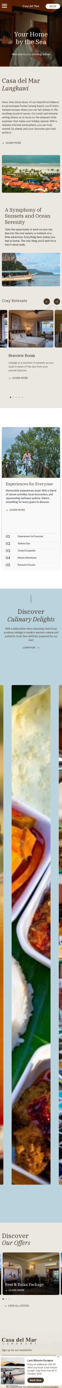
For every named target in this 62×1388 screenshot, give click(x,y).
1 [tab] (11, 397)
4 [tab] (20, 397)
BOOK (52, 6)
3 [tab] (17, 397)
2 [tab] (14, 397)
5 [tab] (22, 397)
